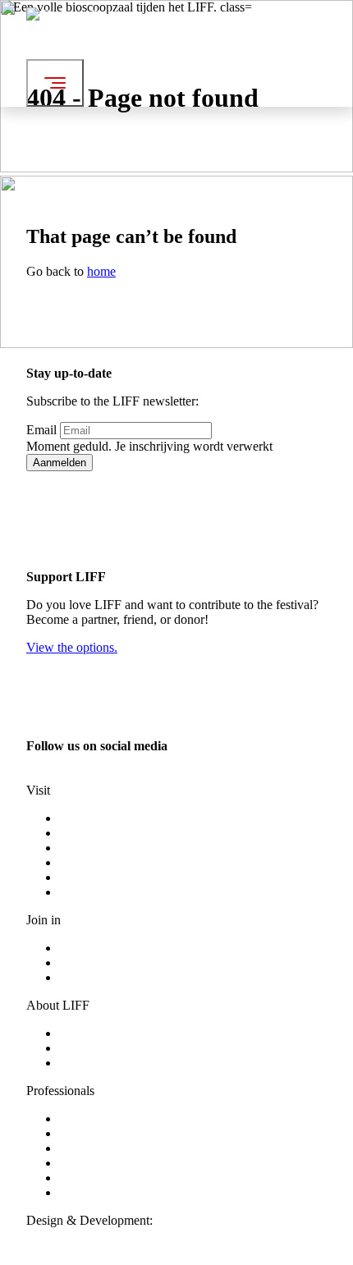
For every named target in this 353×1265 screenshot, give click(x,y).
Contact (79, 1063)
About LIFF (90, 1033)
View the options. (71, 647)
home (101, 271)
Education (85, 1148)
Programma (89, 818)
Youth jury (86, 962)
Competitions (93, 833)
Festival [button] (226, 20)
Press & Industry (102, 1133)
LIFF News (89, 1048)
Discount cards (97, 862)
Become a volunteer (111, 948)
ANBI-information (107, 1192)
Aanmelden (59, 462)
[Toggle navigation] (55, 83)
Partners (80, 1178)
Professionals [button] (240, 64)
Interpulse (181, 1220)
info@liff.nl (56, 775)
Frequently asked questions (129, 848)
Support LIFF (95, 1118)
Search (223, 79)
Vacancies (85, 977)
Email (41, 430)
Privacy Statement (106, 892)
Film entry (85, 1163)
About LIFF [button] (237, 50)
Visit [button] (218, 35)
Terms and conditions (114, 877)
